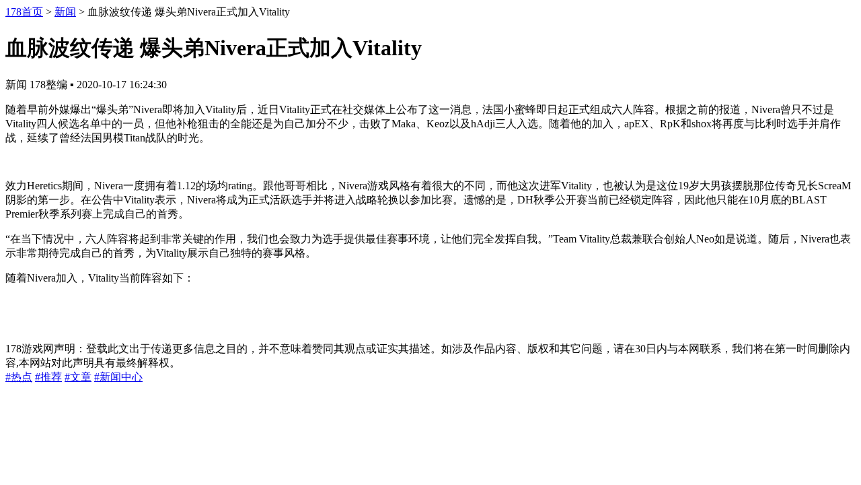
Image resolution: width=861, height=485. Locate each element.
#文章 (78, 377)
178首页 (24, 12)
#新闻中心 (118, 377)
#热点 (18, 377)
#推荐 (48, 377)
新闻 (65, 12)
